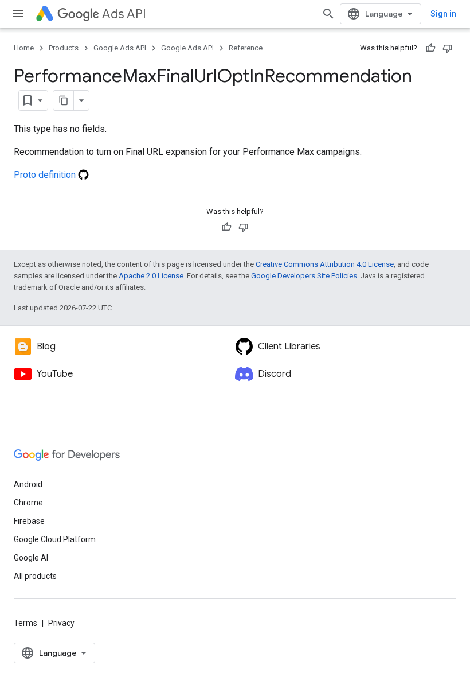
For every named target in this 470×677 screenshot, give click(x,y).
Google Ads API (119, 48)
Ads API (124, 14)
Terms (25, 623)
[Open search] (328, 14)
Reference (246, 48)
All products (35, 576)
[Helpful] (430, 48)
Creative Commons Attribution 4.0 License (325, 264)
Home (24, 48)
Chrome (28, 502)
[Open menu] (18, 14)
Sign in (443, 13)
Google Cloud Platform (55, 539)
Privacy (61, 623)
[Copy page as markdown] (63, 100)
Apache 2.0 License (151, 275)
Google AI (31, 557)
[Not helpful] (447, 48)
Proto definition (46, 174)
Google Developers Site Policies (304, 275)
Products (64, 48)
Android (28, 484)
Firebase (29, 521)
